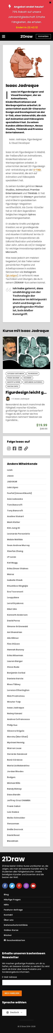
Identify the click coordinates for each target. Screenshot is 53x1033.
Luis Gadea (13, 812)
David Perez (13, 620)
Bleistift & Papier (13, 382)
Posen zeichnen (13, 378)
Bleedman (12, 841)
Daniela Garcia (15, 678)
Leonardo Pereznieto (18, 533)
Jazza (10, 475)
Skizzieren (27, 378)
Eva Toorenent (15, 591)
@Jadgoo (12, 275)
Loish (10, 470)
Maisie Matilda (15, 539)
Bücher (8, 935)
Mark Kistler (13, 522)
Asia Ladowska (15, 499)
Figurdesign (33, 374)
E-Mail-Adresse (9, 977)
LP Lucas (11, 557)
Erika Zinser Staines (17, 568)
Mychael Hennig (15, 742)
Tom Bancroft (14, 504)
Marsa (10, 574)
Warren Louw (14, 748)
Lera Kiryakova (15, 603)
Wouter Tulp (14, 701)
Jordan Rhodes (15, 771)
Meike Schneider (16, 817)
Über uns (8, 920)
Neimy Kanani (14, 713)
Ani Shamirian (14, 632)
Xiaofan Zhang (15, 551)
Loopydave (13, 597)
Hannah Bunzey (15, 649)
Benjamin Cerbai (16, 672)
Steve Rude (13, 667)
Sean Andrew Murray (18, 545)
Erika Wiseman (15, 655)
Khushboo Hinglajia (17, 585)
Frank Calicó (13, 806)
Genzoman (13, 823)
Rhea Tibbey (13, 684)
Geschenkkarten (16, 940)
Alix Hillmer (13, 638)
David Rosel (13, 835)
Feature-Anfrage (13, 909)
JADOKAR (12, 481)
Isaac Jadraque (22, 398)
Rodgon (11, 777)
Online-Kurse (11, 930)
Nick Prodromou (16, 696)
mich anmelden (12, 993)
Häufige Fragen (12, 899)
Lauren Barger (15, 661)
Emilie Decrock (15, 829)
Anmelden (43, 36)
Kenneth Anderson (17, 614)
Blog (6, 894)
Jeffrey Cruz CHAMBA (18, 800)
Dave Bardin (13, 794)
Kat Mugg (12, 562)
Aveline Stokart (15, 516)
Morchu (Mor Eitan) (17, 736)
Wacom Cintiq (12, 386)
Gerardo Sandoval (17, 754)
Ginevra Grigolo (15, 730)
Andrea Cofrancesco (18, 719)
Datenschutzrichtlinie (16, 925)
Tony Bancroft (15, 510)
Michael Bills (13, 783)
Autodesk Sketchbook (15, 374)
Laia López (12, 487)
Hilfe (6, 904)
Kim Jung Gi (13, 528)
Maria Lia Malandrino (18, 765)
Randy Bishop (14, 788)
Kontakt (8, 914)
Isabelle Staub (14, 580)
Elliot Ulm (12, 609)
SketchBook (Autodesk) (33, 382)
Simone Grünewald (17, 626)
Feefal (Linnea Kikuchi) (19, 493)
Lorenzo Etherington (18, 690)
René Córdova (14, 759)
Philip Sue (12, 725)
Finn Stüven (13, 643)
